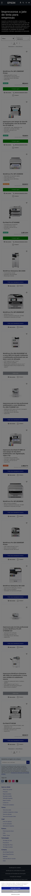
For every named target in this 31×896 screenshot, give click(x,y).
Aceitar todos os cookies (15, 888)
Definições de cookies (15, 894)
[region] (15, 888)
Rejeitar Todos (15, 891)
